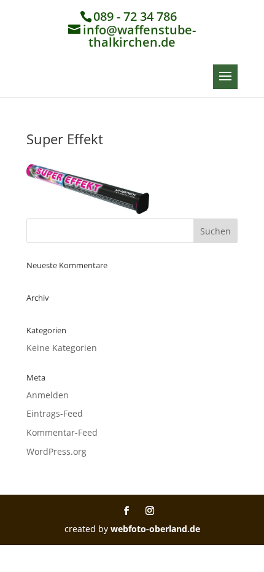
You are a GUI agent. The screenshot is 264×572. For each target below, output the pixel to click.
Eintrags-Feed (54, 413)
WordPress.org (56, 451)
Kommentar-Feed (62, 432)
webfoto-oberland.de (155, 529)
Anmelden (47, 395)
